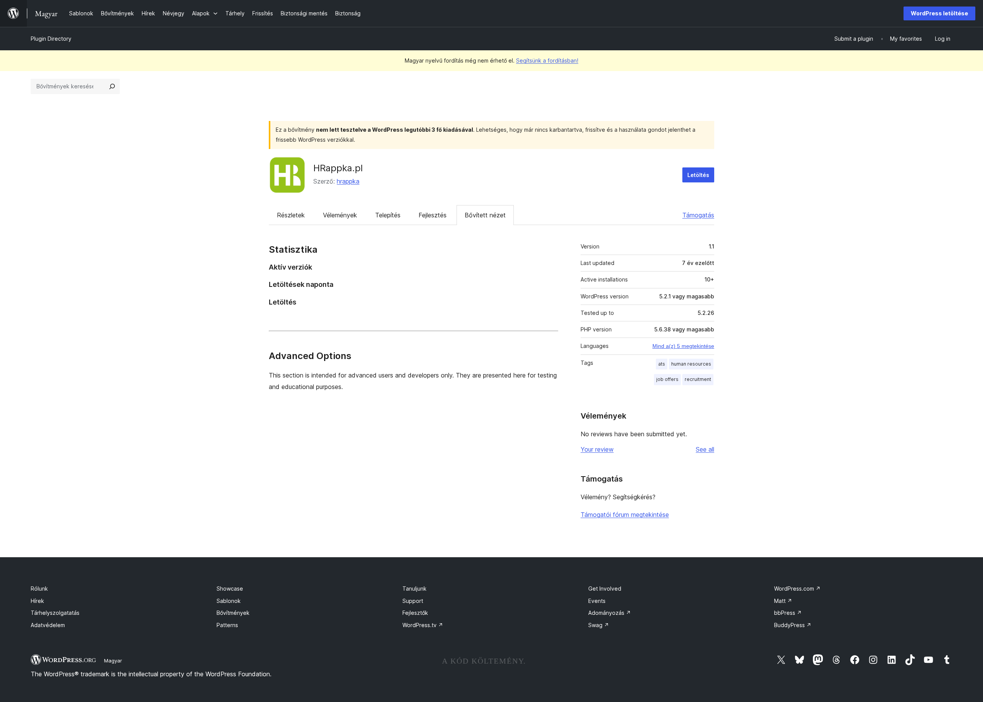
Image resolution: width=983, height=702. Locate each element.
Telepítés (387, 215)
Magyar (113, 660)
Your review (597, 449)
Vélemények (340, 215)
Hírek (37, 601)
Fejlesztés (433, 215)
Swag (598, 625)
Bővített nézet (485, 215)
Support (412, 601)
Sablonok (229, 601)
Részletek (291, 215)
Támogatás (698, 215)
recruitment (698, 379)
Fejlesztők (415, 612)
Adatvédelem (48, 625)
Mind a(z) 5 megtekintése (683, 346)
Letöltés (698, 175)
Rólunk (39, 588)
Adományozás (609, 612)
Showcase (230, 588)
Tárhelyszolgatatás (55, 612)
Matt (783, 601)
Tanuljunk (414, 588)
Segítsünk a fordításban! (547, 60)
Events (597, 601)
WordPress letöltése (939, 13)
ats (661, 364)
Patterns (227, 625)
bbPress (788, 612)
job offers (667, 379)
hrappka (348, 181)
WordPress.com (797, 588)
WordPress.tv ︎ (422, 625)
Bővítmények (233, 612)
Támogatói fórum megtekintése (625, 514)
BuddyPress (792, 625)
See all (705, 449)
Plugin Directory (51, 38)
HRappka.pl (338, 168)
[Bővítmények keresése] (112, 86)
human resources (691, 364)
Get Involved (604, 588)
